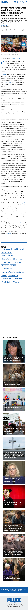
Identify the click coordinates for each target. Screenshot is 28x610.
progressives (18, 279)
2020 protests (18, 249)
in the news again (17, 222)
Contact (16, 589)
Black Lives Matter (7, 256)
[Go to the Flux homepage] (4, 2)
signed (23, 203)
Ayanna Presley (6, 252)
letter (4, 74)
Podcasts (10, 589)
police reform (13, 275)
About (6, 589)
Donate (21, 589)
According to (4, 139)
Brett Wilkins (4, 25)
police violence (6, 279)
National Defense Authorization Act (13, 272)
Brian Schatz (18, 259)
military (13, 265)
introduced (8, 233)
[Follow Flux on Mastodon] (15, 2)
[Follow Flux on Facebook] (20, 2)
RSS (21, 590)
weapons (16, 282)
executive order (8, 82)
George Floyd (6, 262)
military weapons (7, 269)
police (4, 275)
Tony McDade (6, 282)
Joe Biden (5, 265)
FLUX (2, 589)
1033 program (6, 249)
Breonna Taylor (6, 259)
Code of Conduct (14, 590)
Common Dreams (15, 58)
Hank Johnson (17, 262)
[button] (3, 30)
